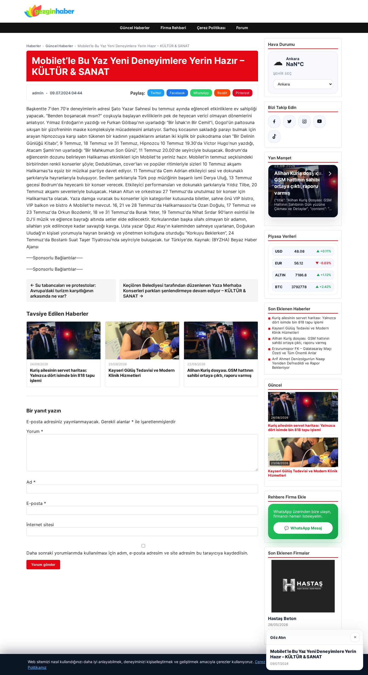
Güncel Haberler (135, 27)
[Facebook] (274, 121)
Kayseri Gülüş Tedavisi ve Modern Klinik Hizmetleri (300, 330)
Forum (242, 27)
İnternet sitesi (40, 524)
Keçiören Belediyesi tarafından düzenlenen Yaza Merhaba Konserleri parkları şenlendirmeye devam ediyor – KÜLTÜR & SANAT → (184, 291)
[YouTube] (319, 121)
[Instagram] (304, 121)
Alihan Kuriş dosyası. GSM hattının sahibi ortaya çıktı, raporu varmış (300, 340)
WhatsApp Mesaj (303, 528)
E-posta (36, 503)
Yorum (34, 431)
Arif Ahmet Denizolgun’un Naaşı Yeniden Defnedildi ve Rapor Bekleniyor (298, 363)
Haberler (33, 46)
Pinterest (242, 93)
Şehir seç (282, 73)
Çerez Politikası (211, 27)
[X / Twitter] (289, 121)
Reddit (222, 93)
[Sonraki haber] (329, 173)
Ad (31, 482)
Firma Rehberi (173, 27)
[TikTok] (274, 136)
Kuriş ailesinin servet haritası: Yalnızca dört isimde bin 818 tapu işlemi (304, 320)
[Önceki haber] (317, 173)
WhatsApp (201, 93)
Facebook (177, 93)
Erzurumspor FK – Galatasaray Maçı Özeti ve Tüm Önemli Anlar (301, 350)
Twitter (156, 93)
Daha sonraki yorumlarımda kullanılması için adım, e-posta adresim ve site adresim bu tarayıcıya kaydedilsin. (137, 553)
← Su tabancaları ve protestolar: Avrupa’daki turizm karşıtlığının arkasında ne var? (63, 291)
